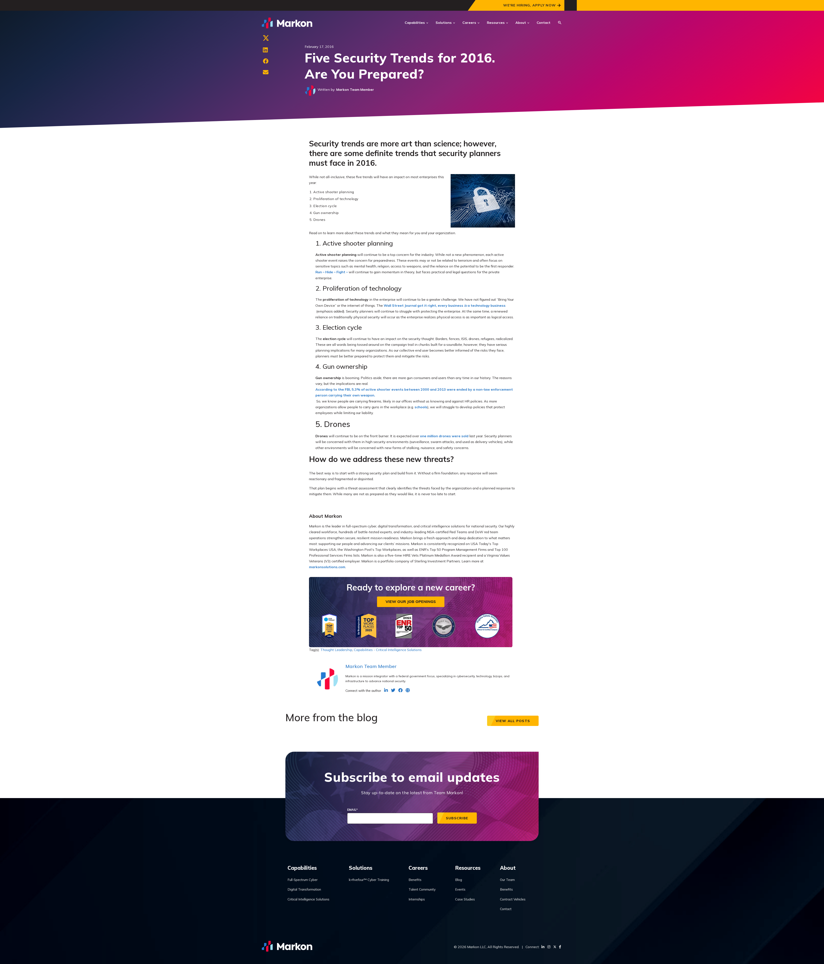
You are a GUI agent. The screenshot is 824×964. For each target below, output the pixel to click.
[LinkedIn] (265, 50)
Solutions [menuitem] (360, 868)
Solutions (444, 22)
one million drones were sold (444, 436)
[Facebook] (265, 61)
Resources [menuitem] (467, 868)
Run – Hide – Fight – (331, 272)
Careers (469, 22)
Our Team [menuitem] (507, 880)
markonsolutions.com (327, 567)
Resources (496, 22)
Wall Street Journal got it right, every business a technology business (445, 305)
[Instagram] (548, 947)
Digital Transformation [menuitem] (304, 889)
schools (421, 407)
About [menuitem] (508, 868)
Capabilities (415, 22)
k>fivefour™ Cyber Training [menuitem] (369, 880)
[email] (265, 72)
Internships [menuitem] (417, 899)
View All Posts (513, 721)
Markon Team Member (355, 89)
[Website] (408, 690)
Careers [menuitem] (418, 868)
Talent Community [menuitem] (422, 889)
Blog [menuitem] (458, 880)
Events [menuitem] (460, 889)
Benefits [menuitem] (415, 880)
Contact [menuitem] (506, 909)
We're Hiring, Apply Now (529, 5)
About (520, 22)
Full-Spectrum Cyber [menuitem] (303, 880)
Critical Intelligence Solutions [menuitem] (308, 899)
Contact (543, 22)
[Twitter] (265, 38)
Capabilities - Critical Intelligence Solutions (388, 650)
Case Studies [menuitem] (465, 899)
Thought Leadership (336, 650)
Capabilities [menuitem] (302, 868)
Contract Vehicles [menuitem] (513, 899)
